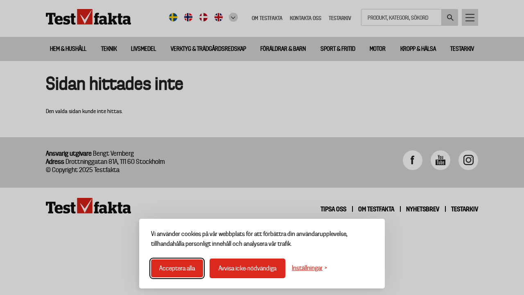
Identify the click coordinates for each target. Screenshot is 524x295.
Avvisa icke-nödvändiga (247, 268)
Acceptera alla (177, 268)
